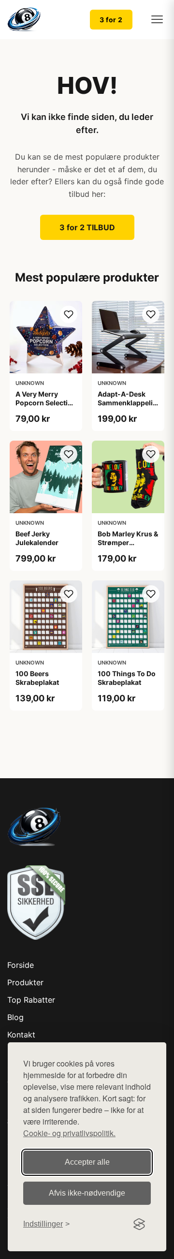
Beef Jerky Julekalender (36, 538)
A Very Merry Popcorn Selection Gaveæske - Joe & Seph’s (45, 407)
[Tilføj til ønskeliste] (68, 314)
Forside (20, 965)
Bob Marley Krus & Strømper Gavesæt (128, 542)
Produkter (25, 982)
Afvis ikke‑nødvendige (87, 1193)
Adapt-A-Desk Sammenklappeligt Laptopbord (129, 402)
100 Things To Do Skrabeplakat (127, 677)
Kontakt (21, 1034)
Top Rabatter (31, 1000)
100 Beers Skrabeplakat (37, 677)
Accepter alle (87, 1162)
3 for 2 (111, 19)
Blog (15, 1017)
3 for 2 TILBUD (87, 227)
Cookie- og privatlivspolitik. (69, 1133)
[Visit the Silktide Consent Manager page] (139, 1224)
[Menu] (157, 19)
